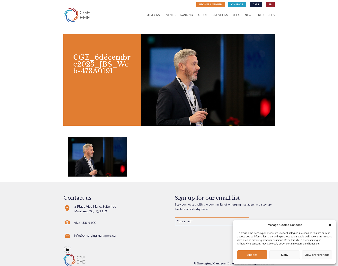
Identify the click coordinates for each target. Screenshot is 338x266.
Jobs (236, 15)
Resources (266, 15)
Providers (220, 15)
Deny (284, 255)
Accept (252, 255)
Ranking (186, 15)
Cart (256, 4)
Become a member (210, 4)
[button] (330, 225)
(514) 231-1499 (85, 222)
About (203, 15)
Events (170, 15)
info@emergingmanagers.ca (95, 235)
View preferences (317, 255)
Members (153, 15)
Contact (237, 4)
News (249, 15)
